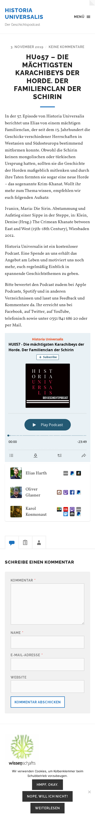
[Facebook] (71, 492)
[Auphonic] (71, 514)
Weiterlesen (47, 808)
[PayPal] (77, 492)
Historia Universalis (24, 13)
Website (19, 677)
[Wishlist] (77, 473)
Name (17, 633)
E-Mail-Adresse (27, 655)
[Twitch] (65, 492)
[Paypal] (71, 473)
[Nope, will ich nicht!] (89, 791)
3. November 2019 (27, 47)
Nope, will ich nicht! (47, 796)
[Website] (65, 473)
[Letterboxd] (58, 509)
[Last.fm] (65, 509)
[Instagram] (58, 492)
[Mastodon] (65, 514)
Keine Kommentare (66, 47)
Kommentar (23, 580)
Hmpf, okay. (47, 785)
